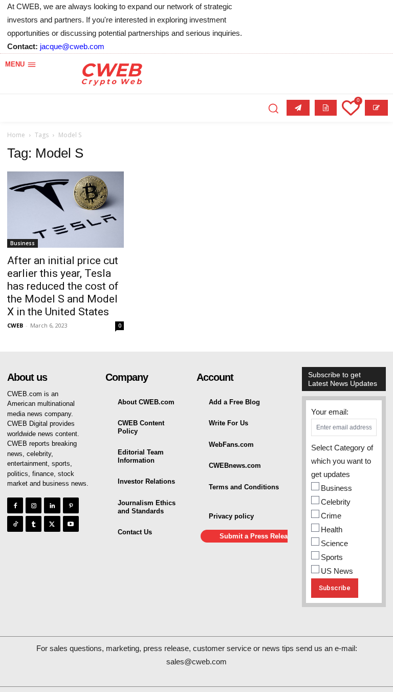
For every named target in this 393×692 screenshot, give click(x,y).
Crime (331, 515)
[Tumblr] (33, 524)
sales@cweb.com (196, 661)
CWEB (15, 325)
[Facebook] (15, 505)
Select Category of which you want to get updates (342, 461)
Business (22, 243)
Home (16, 135)
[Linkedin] (52, 505)
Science (334, 543)
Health (331, 529)
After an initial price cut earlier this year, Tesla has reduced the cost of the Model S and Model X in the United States (63, 286)
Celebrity (336, 502)
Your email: (329, 411)
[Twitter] (52, 524)
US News (337, 571)
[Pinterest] (71, 505)
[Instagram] (33, 505)
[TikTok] (15, 524)
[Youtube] (71, 524)
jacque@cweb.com (72, 46)
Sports (332, 557)
